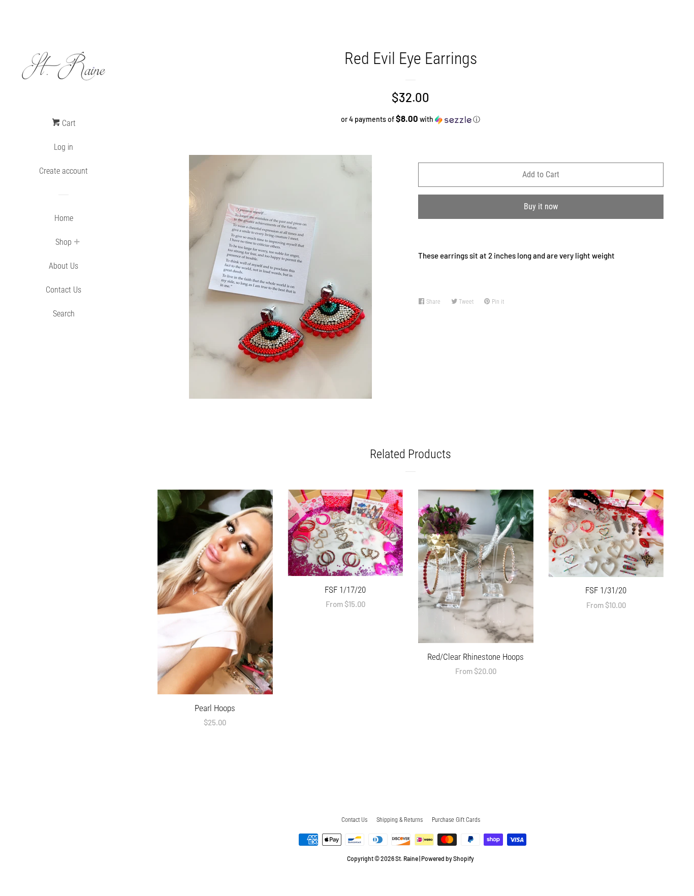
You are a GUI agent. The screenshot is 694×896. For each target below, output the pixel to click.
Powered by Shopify (447, 858)
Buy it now (541, 206)
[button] (410, 119)
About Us (63, 266)
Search (64, 313)
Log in (63, 147)
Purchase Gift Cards (456, 819)
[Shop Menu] (77, 243)
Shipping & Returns (399, 819)
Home (63, 218)
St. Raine (406, 858)
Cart (68, 123)
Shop (63, 242)
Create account (63, 171)
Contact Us (63, 290)
